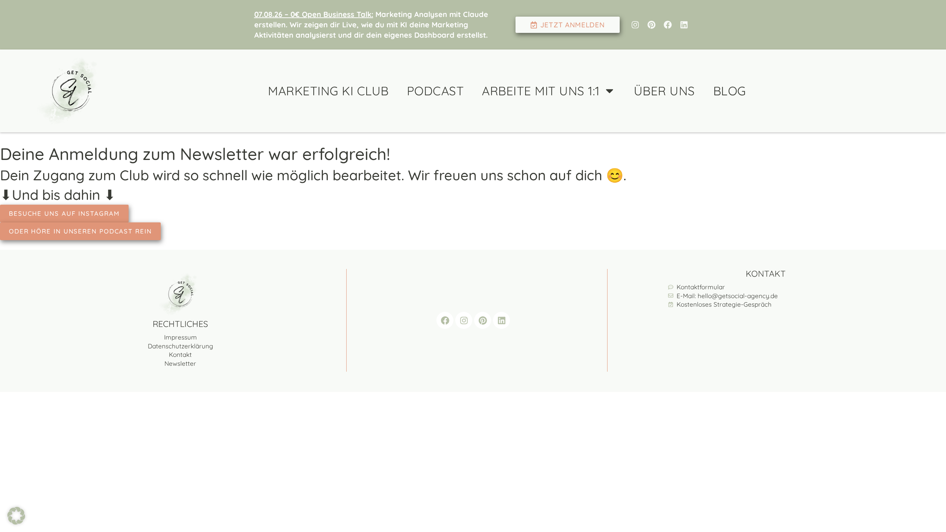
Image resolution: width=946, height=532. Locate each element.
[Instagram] (635, 25)
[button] (16, 515)
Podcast (435, 90)
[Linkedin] (684, 25)
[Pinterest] (651, 25)
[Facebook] (668, 25)
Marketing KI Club (328, 90)
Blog (729, 90)
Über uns (664, 90)
